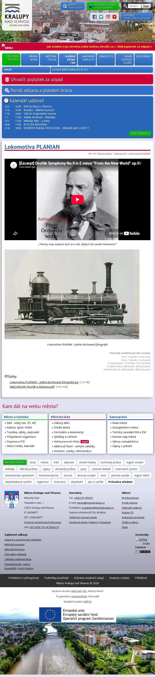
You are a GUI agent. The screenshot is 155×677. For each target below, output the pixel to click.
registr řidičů (142, 475)
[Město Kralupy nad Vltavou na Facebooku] (96, 16)
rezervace (60, 482)
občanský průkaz (65, 469)
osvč (103, 475)
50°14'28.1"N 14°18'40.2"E (44, 527)
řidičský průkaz (28, 469)
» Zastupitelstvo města (124, 427)
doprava (69, 462)
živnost (68, 475)
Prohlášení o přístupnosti (23, 578)
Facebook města (78, 522)
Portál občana (129, 502)
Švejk (125, 527)
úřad (33, 462)
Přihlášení (141, 578)
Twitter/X (93, 522)
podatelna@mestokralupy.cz (98, 507)
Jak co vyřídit (95, 482)
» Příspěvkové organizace (20, 437)
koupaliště (10, 568)
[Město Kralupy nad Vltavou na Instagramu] (109, 16)
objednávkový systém (18, 482)
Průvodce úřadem (120, 482)
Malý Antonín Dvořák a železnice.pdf (32, 387)
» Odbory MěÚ (61, 423)
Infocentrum (132, 498)
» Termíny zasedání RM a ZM (128, 432)
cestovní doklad (101, 469)
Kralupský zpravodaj (133, 517)
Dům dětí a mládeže (16, 554)
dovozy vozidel (86, 475)
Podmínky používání (56, 578)
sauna (26, 564)
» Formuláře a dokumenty (68, 432)
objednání (77, 482)
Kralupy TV (128, 512)
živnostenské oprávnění (19, 475)
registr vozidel (134, 462)
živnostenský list (49, 475)
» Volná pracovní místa (70, 441)
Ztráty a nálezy (130, 522)
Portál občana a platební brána (41, 90)
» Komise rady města (123, 437)
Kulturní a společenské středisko (23, 539)
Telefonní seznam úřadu (83, 517)
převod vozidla (120, 475)
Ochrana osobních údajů (89, 578)
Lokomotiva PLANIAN (139, 153)
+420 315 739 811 (83, 498)
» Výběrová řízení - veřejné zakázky (73, 446)
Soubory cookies (119, 578)
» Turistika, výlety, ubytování (22, 432)
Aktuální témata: (15, 462)
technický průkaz (111, 462)
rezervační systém (126, 469)
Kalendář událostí (27, 101)
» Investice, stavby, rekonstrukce (71, 451)
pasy (83, 469)
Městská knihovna (15, 549)
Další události (140, 133)
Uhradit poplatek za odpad (37, 79)
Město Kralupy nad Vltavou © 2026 (77, 583)
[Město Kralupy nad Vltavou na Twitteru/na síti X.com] (102, 16)
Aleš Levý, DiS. (79, 591)
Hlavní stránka (105, 153)
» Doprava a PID (15, 441)
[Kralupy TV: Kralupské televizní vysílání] (114, 16)
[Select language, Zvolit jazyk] (144, 24)
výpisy (46, 469)
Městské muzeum (15, 544)
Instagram (105, 522)
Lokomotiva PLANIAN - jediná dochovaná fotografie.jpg (44, 382)
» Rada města (118, 423)
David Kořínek (79, 596)
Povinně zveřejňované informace (42, 522)
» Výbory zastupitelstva (124, 441)
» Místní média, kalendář (20, 446)
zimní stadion (25, 568)
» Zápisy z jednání (121, 446)
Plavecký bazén (13, 564)
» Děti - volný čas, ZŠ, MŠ (20, 423)
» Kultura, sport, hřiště (18, 427)
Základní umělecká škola (18, 559)
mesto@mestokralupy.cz (91, 502)
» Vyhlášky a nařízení (64, 437)
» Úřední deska (61, 427)
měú (56, 462)
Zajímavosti (120, 153)
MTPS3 (87, 601)
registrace (43, 482)
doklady (10, 469)
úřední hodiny (87, 462)
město (45, 462)
